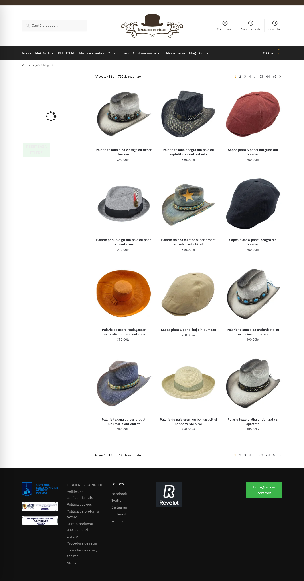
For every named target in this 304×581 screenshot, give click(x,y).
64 (268, 76)
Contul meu (225, 29)
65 (274, 76)
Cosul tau (275, 29)
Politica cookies (79, 504)
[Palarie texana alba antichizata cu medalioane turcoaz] (253, 294)
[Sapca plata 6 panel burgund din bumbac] (253, 114)
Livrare (72, 536)
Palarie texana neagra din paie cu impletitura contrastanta (188, 152)
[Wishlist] (146, 91)
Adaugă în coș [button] (124, 170)
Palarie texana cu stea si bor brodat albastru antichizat (188, 242)
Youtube (118, 521)
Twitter (117, 500)
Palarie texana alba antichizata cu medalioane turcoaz (253, 332)
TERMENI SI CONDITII (84, 484)
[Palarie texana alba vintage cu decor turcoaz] (124, 114)
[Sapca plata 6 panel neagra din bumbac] (253, 204)
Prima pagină (31, 65)
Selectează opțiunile (123, 259)
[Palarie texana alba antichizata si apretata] (253, 384)
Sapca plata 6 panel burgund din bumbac (253, 152)
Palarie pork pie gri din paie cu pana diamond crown (123, 242)
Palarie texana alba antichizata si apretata (252, 421)
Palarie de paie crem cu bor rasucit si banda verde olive (188, 421)
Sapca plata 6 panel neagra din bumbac (253, 242)
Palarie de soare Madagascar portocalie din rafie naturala (124, 332)
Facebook (119, 493)
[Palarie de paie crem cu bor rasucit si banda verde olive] (188, 384)
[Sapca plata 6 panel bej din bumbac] (188, 294)
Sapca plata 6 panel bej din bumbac (188, 330)
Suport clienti (250, 29)
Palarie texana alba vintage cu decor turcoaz (124, 152)
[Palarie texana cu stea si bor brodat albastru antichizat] (188, 204)
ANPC (71, 563)
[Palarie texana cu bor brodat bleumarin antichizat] (124, 384)
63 (261, 76)
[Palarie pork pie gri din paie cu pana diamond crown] (124, 204)
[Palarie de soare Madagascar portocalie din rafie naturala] (124, 294)
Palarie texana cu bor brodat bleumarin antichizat (124, 421)
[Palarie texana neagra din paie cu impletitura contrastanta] (188, 114)
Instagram (119, 507)
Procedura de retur (82, 543)
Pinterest (118, 514)
